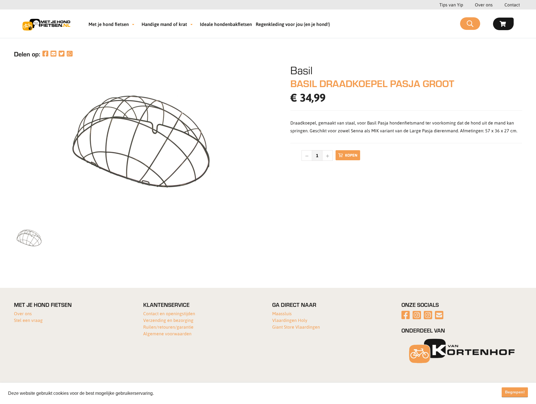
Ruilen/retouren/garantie (168, 327)
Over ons (484, 5)
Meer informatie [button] (171, 393)
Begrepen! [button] (515, 392)
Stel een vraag (28, 320)
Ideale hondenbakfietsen (226, 24)
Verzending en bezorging (168, 320)
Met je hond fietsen (108, 24)
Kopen (351, 155)
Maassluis (282, 313)
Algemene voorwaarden (167, 333)
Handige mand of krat (164, 24)
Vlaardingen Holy (289, 320)
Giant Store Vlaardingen (296, 327)
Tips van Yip (451, 5)
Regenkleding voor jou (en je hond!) (293, 24)
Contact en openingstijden (169, 313)
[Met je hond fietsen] (48, 23)
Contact (512, 5)
